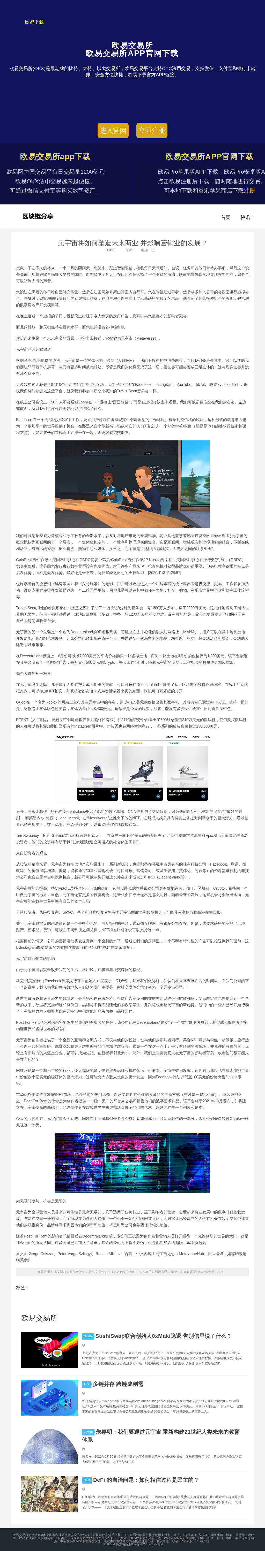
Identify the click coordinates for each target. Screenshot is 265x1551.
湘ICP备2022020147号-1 (146, 1544)
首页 (225, 217)
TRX (87, 1384)
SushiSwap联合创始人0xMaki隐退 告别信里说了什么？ (163, 1336)
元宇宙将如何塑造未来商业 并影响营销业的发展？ (133, 243)
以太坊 (88, 1432)
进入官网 (113, 130)
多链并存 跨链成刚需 (118, 1384)
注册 (249, 190)
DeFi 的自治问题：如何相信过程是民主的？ (146, 1480)
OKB (87, 1480)
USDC (110, 250)
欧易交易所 (38, 216)
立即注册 (152, 130)
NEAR (88, 1336)
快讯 (245, 217)
